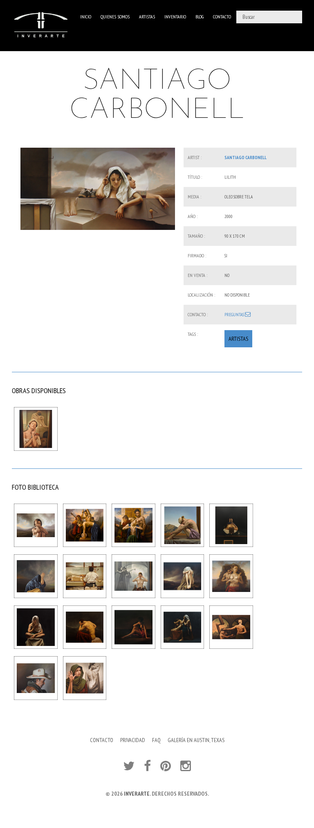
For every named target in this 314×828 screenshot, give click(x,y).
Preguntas (234, 314)
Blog (199, 17)
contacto (222, 17)
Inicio (85, 17)
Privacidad (132, 740)
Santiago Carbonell (245, 157)
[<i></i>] (98, 189)
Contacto (101, 740)
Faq (156, 740)
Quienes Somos (115, 17)
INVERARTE (137, 793)
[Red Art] (41, 25)
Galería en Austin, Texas (196, 740)
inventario (175, 17)
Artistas (147, 17)
